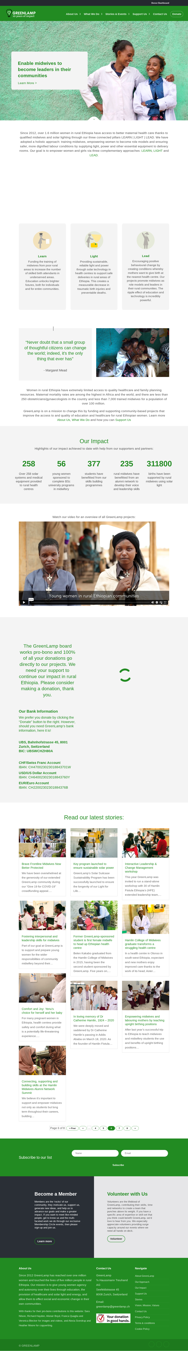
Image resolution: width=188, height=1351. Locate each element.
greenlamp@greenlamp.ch (113, 1306)
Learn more (44, 1241)
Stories (138, 1299)
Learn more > (27, 80)
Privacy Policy (142, 1317)
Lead (145, 256)
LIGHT (158, 150)
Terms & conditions (145, 1323)
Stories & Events (115, 14)
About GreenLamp (144, 1276)
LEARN (146, 150)
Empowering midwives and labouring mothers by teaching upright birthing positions (144, 1020)
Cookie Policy (142, 1329)
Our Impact (140, 1288)
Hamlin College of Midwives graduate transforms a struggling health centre (143, 944)
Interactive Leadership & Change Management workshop (141, 867)
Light (94, 256)
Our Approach (142, 1282)
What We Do (91, 14)
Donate (176, 14)
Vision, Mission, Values (147, 1305)
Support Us (140, 14)
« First (72, 1128)
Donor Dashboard (160, 3)
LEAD (94, 155)
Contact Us (160, 14)
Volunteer (116, 1238)
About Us (72, 14)
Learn (42, 256)
